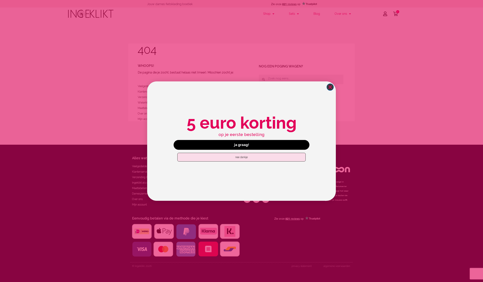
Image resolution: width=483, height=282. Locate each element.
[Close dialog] (330, 87)
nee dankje (241, 157)
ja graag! (241, 145)
